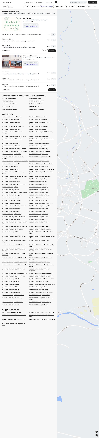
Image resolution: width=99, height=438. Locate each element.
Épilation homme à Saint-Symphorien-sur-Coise (41, 312)
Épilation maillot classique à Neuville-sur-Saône (14, 216)
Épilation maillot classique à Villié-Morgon (40, 302)
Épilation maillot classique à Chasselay (39, 143)
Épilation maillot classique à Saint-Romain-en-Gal (14, 264)
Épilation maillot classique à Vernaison (11, 297)
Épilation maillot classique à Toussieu (11, 292)
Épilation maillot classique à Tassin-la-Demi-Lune (42, 284)
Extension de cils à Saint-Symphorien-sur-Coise (14, 315)
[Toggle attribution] (97, 437)
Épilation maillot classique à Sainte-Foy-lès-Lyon (14, 273)
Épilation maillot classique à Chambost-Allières (14, 136)
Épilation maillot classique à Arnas (10, 119)
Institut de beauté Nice (7, 106)
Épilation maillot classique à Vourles (11, 304)
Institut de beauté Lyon (7, 101)
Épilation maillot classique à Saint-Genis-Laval (13, 244)
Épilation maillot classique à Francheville (39, 176)
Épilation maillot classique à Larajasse (11, 195)
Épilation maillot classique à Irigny (10, 187)
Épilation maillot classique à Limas (38, 200)
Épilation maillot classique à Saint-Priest (39, 262)
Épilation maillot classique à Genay (38, 179)
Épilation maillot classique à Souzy (10, 281)
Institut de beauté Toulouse (36, 109)
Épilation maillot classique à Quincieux (39, 226)
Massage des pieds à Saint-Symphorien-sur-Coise (42, 319)
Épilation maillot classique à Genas (10, 179)
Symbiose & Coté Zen (30, 56)
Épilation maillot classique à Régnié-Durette (13, 229)
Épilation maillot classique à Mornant (38, 214)
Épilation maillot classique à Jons (10, 189)
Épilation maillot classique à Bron (37, 129)
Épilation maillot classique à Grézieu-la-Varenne (14, 184)
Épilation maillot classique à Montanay (11, 214)
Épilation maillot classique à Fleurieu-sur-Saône (41, 169)
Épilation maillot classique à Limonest (11, 203)
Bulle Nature (27, 18)
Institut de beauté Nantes (35, 103)
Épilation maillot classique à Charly (11, 143)
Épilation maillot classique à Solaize (11, 278)
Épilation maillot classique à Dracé (10, 166)
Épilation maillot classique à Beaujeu (11, 122)
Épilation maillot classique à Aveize (38, 119)
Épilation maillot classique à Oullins (38, 219)
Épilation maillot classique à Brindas (11, 129)
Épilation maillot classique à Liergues (11, 200)
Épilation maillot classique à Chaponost (12, 139)
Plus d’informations (6, 50)
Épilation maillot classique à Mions (38, 211)
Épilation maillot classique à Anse (38, 116)
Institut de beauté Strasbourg (9, 109)
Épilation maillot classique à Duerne (38, 166)
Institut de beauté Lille (35, 98)
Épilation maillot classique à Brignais (38, 126)
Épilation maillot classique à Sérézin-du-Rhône (41, 276)
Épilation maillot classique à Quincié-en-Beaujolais (15, 226)
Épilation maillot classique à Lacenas (38, 192)
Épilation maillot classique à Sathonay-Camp (40, 273)
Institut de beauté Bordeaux (9, 98)
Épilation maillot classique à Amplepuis (12, 116)
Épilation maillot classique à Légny (10, 197)
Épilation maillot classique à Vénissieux (39, 295)
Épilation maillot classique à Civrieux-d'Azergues (14, 151)
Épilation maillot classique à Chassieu (11, 146)
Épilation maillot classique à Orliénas (11, 219)
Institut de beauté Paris (35, 106)
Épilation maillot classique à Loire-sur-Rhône (40, 203)
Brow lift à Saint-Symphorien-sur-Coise (12, 312)
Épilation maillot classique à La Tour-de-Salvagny (14, 192)
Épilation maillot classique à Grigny (38, 184)
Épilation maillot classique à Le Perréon (39, 195)
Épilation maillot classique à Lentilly (38, 197)
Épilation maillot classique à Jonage (38, 187)
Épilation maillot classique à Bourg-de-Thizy (13, 126)
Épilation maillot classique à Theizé (38, 287)
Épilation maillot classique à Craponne (39, 161)
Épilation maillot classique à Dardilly (11, 163)
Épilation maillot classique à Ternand (11, 287)
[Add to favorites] (20, 19)
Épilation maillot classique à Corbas (38, 154)
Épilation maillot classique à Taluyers (38, 281)
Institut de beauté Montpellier (9, 103)
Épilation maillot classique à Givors (11, 181)
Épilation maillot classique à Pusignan (39, 222)
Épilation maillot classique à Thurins (38, 289)
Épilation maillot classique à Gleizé (38, 181)
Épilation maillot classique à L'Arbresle (39, 189)
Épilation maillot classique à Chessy (38, 148)
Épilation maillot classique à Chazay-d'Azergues (14, 148)
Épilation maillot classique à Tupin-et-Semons (41, 292)
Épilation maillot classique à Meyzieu (38, 208)
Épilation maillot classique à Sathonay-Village (13, 276)
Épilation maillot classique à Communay (39, 151)
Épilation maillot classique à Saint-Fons (39, 240)
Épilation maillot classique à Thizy (10, 289)
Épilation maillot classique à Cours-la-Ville (40, 156)
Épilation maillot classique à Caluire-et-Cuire (40, 132)
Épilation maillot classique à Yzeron (38, 304)
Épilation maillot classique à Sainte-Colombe (13, 269)
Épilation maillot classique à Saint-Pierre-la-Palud (14, 262)
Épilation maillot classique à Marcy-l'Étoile (40, 206)
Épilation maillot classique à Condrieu (11, 154)
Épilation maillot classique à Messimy (11, 208)
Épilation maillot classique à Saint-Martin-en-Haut (14, 257)
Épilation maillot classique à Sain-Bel (11, 231)
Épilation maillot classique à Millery (11, 211)
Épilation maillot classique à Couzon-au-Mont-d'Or (15, 161)
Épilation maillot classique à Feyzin (10, 169)
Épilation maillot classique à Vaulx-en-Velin (13, 295)
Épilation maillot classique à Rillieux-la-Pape (40, 229)
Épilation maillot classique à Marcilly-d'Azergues (14, 206)
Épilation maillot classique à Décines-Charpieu (41, 163)
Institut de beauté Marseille (36, 101)
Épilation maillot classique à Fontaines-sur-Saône (14, 176)
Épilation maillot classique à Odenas (38, 216)
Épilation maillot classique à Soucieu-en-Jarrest (41, 278)
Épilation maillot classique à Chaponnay (39, 136)
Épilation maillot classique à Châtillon (39, 146)
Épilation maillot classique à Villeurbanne (12, 302)
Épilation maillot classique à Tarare (10, 284)
